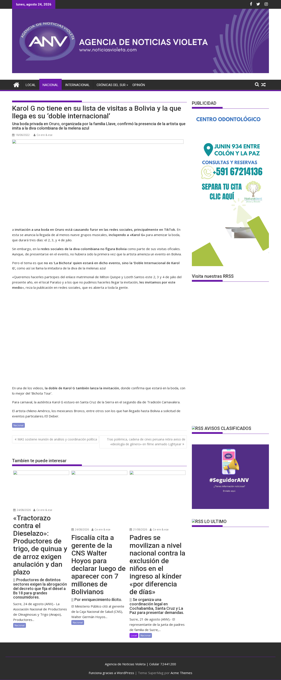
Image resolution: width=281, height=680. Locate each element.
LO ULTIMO (215, 521)
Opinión (138, 85)
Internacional (77, 85)
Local (31, 85)
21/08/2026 (139, 529)
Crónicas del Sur (111, 85)
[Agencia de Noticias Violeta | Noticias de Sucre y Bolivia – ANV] (140, 72)
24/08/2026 (23, 510)
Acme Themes (181, 673)
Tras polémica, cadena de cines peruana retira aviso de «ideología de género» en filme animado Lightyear (146, 441)
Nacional (50, 85)
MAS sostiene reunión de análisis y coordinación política (57, 439)
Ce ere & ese (44, 135)
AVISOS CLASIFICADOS (227, 428)
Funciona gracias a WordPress (111, 673)
